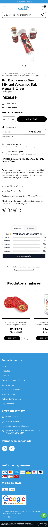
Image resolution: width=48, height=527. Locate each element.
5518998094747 (12, 417)
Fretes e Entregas (9, 394)
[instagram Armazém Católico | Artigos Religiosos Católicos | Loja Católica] (4, 448)
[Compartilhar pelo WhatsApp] (4, 210)
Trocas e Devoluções (11, 390)
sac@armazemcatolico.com (18, 426)
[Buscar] (43, 15)
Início (4, 73)
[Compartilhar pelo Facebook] (10, 211)
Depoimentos (8, 404)
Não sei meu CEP (8, 136)
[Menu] (4, 7)
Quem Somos (8, 385)
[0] (43, 8)
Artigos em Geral (28, 73)
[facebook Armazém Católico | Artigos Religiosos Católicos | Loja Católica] (12, 448)
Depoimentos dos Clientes (13, 380)
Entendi (42, 524)
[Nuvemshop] (9, 517)
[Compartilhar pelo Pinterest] (20, 211)
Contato (5, 375)
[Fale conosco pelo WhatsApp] (44, 515)
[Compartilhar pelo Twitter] (15, 211)
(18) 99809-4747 (13, 421)
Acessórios (13, 73)
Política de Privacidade (11, 399)
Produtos (6, 371)
